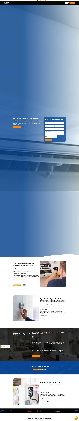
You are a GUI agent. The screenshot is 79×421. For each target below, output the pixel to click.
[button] (42, 3)
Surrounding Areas (44, 0)
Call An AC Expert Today (17, 285)
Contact (44, 369)
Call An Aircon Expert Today (37, 369)
